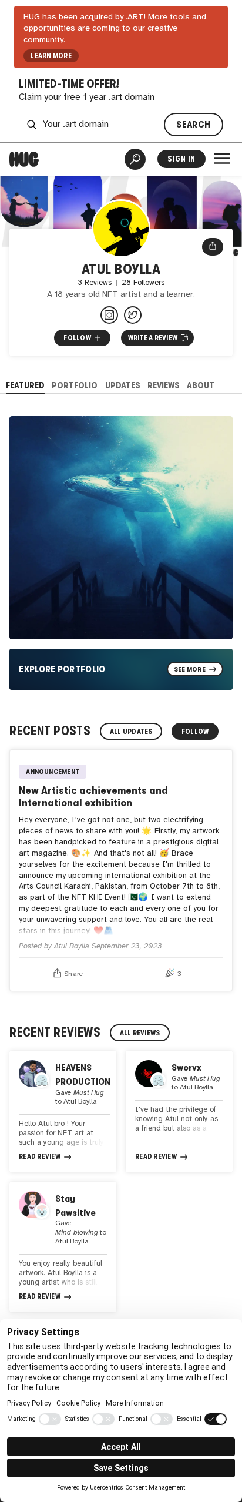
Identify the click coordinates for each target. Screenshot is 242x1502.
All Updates (131, 731)
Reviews (163, 385)
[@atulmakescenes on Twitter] (133, 315)
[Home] (24, 159)
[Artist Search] (135, 159)
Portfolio (75, 385)
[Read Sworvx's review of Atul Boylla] (179, 1111)
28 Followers (143, 283)
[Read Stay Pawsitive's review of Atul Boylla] (62, 1247)
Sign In (181, 159)
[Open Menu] (222, 158)
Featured (25, 385)
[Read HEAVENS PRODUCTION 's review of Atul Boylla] (62, 1111)
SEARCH (193, 124)
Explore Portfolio (62, 669)
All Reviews (140, 1033)
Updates (122, 385)
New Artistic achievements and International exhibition (93, 796)
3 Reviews (95, 283)
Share (73, 974)
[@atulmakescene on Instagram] (109, 315)
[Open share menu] (212, 247)
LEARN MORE (51, 56)
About (200, 385)
